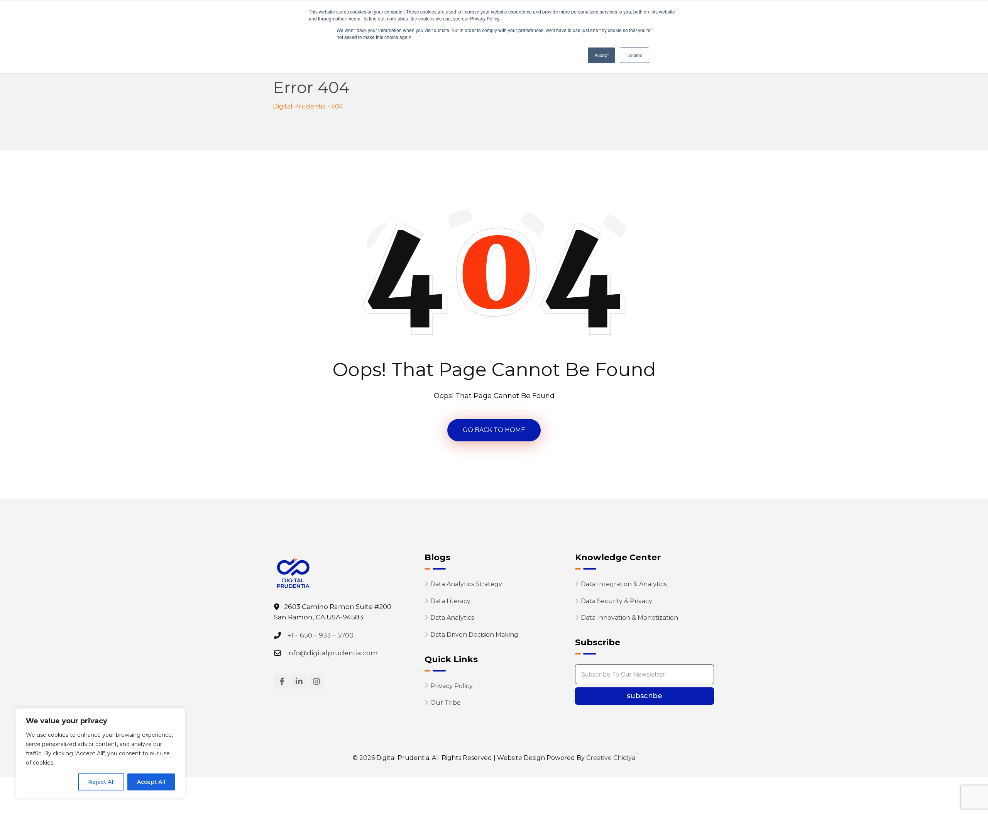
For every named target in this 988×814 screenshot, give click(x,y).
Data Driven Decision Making (474, 634)
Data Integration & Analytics (624, 584)
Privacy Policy (451, 685)
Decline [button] (634, 55)
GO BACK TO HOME (494, 430)
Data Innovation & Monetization (629, 617)
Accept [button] (601, 55)
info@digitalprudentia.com (332, 653)
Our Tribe (445, 702)
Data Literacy (450, 601)
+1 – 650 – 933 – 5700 (320, 635)
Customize (50, 781)
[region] (100, 753)
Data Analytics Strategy (466, 584)
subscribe (644, 696)
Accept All (151, 781)
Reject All (101, 781)
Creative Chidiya (610, 757)
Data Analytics (452, 617)
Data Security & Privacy (616, 601)
